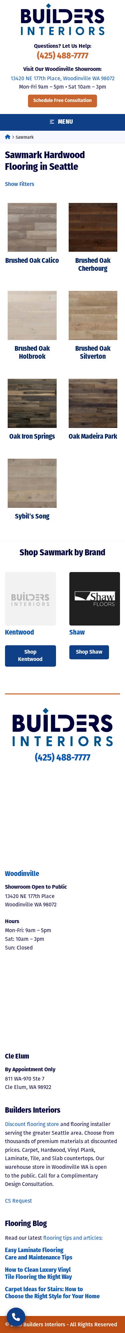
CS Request (18, 1201)
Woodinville (22, 874)
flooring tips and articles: (73, 1238)
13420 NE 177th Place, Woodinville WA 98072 (63, 78)
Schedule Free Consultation (62, 100)
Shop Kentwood (30, 656)
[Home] (7, 137)
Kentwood (19, 633)
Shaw (77, 633)
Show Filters (19, 184)
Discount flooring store (32, 1124)
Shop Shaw (89, 652)
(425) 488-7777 (62, 56)
